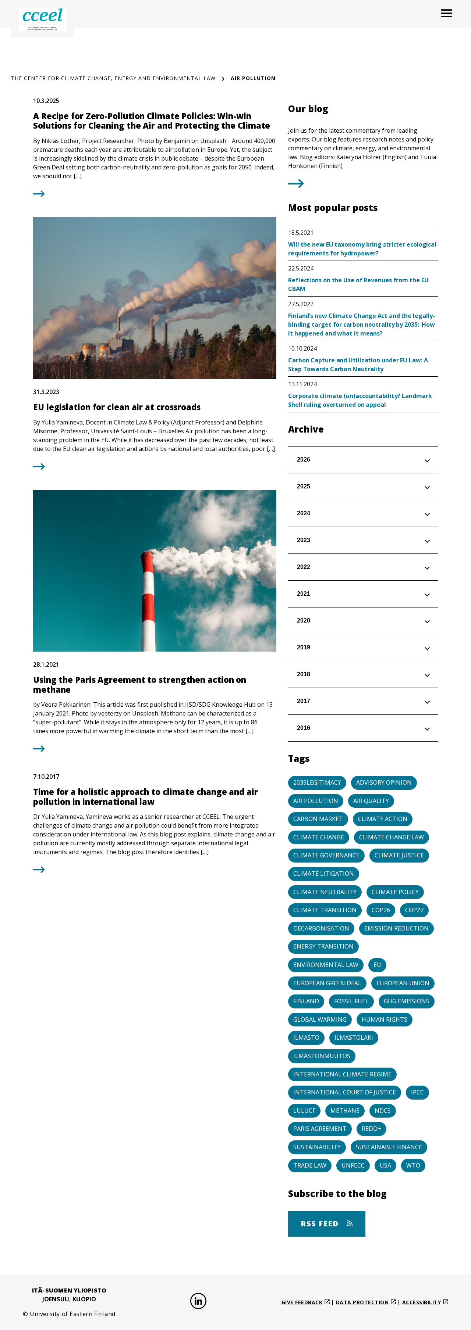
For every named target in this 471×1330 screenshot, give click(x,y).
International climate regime (342, 1074)
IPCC (417, 1092)
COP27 (414, 910)
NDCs (383, 1111)
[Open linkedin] (198, 1302)
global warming (320, 1019)
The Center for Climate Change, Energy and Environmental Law (113, 78)
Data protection (362, 1302)
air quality (371, 801)
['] (296, 185)
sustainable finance (389, 1147)
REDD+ (371, 1129)
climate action (382, 819)
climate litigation (323, 874)
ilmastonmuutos (321, 1056)
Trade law (309, 1165)
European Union (402, 983)
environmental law (325, 965)
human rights (384, 1019)
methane (345, 1111)
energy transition (323, 946)
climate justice (399, 855)
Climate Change (318, 837)
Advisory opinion (384, 782)
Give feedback (302, 1302)
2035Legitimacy (317, 782)
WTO (413, 1165)
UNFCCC (353, 1165)
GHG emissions (406, 1001)
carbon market (318, 819)
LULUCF (304, 1111)
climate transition (325, 910)
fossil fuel (351, 1001)
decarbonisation (321, 928)
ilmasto (306, 1037)
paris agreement (320, 1129)
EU (377, 965)
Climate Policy (395, 892)
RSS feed (321, 1224)
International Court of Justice (344, 1092)
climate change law (391, 837)
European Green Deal (327, 983)
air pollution (315, 801)
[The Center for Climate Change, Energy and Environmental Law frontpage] (43, 19)
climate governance (326, 855)
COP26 (381, 910)
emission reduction (396, 928)
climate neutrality (325, 892)
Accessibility (421, 1302)
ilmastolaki (353, 1037)
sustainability (317, 1147)
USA (385, 1165)
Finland (306, 1001)
